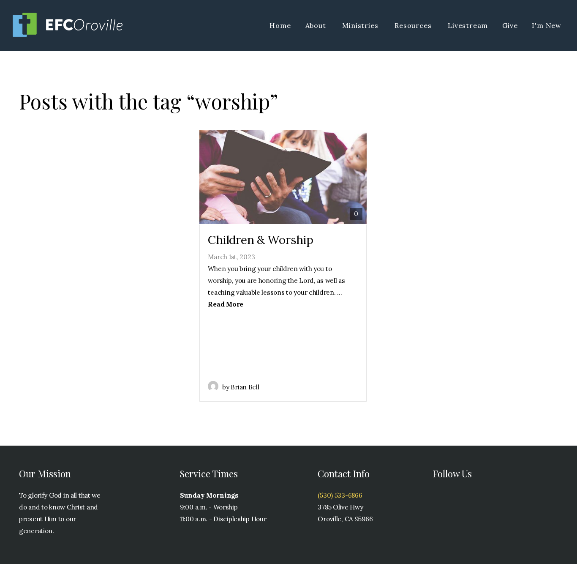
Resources (414, 25)
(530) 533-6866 (340, 495)
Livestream (468, 25)
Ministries (361, 25)
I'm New (546, 25)
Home (280, 25)
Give (509, 25)
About (316, 25)
